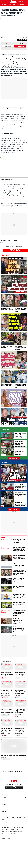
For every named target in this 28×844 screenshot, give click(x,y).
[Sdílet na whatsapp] (24, 40)
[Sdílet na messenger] (22, 40)
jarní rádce (19, 771)
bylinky (7, 771)
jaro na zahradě (13, 771)
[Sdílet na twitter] (20, 40)
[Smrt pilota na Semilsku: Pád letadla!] (6, 589)
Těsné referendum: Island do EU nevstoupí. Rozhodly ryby (20, 494)
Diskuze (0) (3, 39)
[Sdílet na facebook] (18, 40)
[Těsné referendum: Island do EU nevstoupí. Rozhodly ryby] (6, 581)
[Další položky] (26, 4)
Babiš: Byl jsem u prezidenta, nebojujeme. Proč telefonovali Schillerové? (20, 487)
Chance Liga (3, 446)
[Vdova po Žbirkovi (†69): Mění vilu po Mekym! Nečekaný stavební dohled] (6, 558)
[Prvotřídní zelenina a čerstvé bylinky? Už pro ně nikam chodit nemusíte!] (14, 26)
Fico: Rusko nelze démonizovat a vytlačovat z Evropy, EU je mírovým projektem (20, 503)
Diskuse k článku (9, 240)
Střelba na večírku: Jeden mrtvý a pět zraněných (19, 603)
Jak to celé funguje (14, 48)
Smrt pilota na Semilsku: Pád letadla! (19, 587)
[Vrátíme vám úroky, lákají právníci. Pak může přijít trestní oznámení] (6, 597)
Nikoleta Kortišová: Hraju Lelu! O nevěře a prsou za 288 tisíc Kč (19, 541)
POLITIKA (4, 462)
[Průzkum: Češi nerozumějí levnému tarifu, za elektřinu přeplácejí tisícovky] (6, 621)
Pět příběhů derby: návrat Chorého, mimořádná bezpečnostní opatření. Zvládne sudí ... (20, 444)
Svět (2, 497)
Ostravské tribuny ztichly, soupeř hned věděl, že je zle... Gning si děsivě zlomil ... (20, 452)
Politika (2, 489)
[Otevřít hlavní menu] (1, 1)
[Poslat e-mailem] (26, 40)
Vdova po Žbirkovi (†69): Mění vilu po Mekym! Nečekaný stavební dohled (19, 557)
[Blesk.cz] (13, 1)
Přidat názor (15, 250)
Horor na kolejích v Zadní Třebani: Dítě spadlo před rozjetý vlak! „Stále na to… (19, 549)
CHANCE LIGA (5, 429)
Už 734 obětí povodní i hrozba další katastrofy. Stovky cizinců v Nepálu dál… (19, 629)
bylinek (4, 199)
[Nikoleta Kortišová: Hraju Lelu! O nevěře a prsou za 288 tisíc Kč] (6, 542)
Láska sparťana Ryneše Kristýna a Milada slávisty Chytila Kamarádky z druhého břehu (20, 435)
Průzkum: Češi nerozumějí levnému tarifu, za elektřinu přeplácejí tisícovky (19, 621)
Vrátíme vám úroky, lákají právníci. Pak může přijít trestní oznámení (19, 595)
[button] (9, 787)
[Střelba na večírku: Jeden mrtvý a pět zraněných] (6, 605)
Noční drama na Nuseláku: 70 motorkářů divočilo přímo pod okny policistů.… (19, 613)
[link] (7, 784)
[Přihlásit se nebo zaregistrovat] (26, 1)
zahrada (3, 771)
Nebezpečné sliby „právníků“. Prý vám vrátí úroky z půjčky (19, 565)
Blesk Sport (3, 438)
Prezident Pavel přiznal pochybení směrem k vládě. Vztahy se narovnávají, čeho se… (19, 572)
